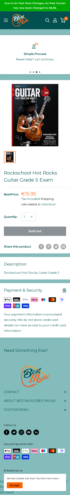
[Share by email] (63, 246)
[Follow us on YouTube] (29, 432)
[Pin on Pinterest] (48, 246)
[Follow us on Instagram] (21, 432)
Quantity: (11, 217)
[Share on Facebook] (41, 246)
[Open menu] (6, 20)
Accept (14, 485)
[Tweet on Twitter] (56, 246)
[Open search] (47, 20)
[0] (62, 20)
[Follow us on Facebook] (6, 432)
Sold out (35, 231)
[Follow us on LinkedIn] (36, 432)
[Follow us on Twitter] (14, 432)
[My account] (55, 20)
